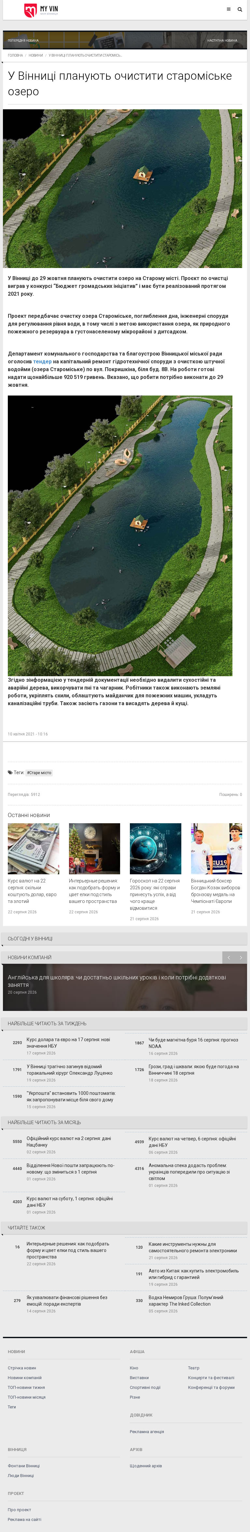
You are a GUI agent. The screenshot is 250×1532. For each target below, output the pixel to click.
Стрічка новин (22, 1367)
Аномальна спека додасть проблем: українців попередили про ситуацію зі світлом (189, 1172)
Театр (194, 1367)
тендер (42, 361)
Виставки (139, 1377)
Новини (36, 55)
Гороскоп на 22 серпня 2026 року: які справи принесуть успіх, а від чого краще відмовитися (155, 894)
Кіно (134, 1367)
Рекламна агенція (147, 1431)
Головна (15, 55)
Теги (12, 1406)
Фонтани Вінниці (24, 1465)
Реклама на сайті (24, 1519)
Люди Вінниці (21, 1475)
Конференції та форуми (211, 1387)
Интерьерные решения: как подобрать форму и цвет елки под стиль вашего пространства (68, 1250)
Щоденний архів (146, 1465)
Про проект (19, 1509)
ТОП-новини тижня (26, 1387)
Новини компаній (25, 1377)
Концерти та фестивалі (211, 1377)
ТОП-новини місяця (27, 1397)
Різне (135, 1397)
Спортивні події (145, 1387)
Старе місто (40, 773)
